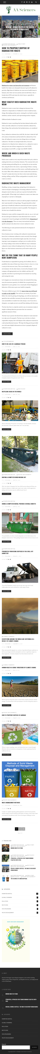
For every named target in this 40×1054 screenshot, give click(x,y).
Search (4, 1044)
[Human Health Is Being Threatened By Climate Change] (20, 686)
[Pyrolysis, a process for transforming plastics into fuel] (5, 858)
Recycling (27, 23)
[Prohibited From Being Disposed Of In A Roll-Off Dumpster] (20, 572)
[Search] (36, 2)
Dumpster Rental (15, 23)
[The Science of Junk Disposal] (5, 878)
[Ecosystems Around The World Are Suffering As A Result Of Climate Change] (20, 616)
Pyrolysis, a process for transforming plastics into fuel (22, 859)
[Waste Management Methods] (20, 779)
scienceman (8, 53)
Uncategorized (8, 341)
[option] (20, 27)
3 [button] (20, 36)
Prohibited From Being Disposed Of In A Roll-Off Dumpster (17, 552)
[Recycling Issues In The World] (20, 411)
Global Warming (8, 636)
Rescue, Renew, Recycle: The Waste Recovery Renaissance (20, 28)
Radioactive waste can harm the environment (15, 85)
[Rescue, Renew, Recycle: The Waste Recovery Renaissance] (5, 868)
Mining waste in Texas (17, 848)
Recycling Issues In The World (11, 392)
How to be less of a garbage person (13, 344)
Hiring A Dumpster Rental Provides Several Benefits (19, 504)
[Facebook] (22, 2)
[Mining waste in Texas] (5, 848)
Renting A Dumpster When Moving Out (14, 477)
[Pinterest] (27, 2)
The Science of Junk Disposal (19, 879)
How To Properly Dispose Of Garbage (14, 715)
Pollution (21, 43)
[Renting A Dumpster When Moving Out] (20, 454)
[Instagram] (29, 2)
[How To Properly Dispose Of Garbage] (20, 734)
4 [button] (21, 36)
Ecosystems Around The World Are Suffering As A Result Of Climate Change (18, 640)
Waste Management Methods (11, 803)
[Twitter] (24, 2)
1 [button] (17, 36)
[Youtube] (32, 2)
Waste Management (20, 24)
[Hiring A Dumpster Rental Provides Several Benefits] (20, 523)
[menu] (4, 2)
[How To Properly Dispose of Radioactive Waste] (20, 71)
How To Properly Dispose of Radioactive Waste (16, 49)
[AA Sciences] (20, 10)
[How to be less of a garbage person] (20, 363)
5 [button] (23, 36)
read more (7, 333)
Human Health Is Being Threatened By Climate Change (19, 667)
